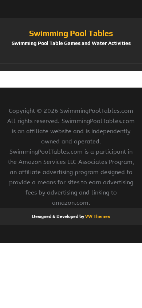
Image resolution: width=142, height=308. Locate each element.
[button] (71, 67)
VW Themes (97, 216)
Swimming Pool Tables (71, 33)
